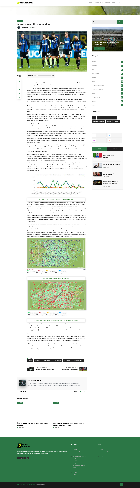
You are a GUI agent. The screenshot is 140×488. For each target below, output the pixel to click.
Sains (93, 69)
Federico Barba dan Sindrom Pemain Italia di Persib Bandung (111, 155)
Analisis (20, 10)
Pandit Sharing (98, 2)
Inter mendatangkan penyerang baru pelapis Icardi (68, 336)
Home (90, 2)
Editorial (107, 2)
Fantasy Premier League (98, 85)
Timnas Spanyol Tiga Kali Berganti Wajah (110, 173)
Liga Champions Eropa (98, 121)
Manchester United (111, 117)
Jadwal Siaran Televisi (97, 89)
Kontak (102, 454)
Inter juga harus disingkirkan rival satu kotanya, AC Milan (46, 109)
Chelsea (109, 121)
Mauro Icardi (47, 360)
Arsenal (116, 121)
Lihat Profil (23, 391)
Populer (99, 148)
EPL (94, 117)
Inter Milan (37, 360)
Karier (101, 456)
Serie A (30, 360)
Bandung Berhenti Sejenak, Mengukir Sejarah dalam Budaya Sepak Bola (110, 183)
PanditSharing (95, 73)
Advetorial (94, 65)
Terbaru (94, 77)
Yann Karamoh (57, 360)
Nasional (94, 101)
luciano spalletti (78, 360)
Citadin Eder (67, 360)
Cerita (114, 2)
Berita (93, 81)
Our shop (99, 48)
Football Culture (96, 97)
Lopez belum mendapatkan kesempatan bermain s (62, 118)
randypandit (38, 380)
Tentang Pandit (104, 451)
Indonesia (100, 117)
